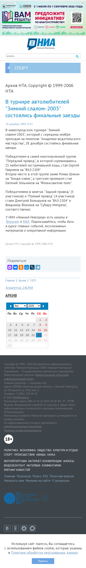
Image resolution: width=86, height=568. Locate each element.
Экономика (28, 450)
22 (39, 335)
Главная (10, 280)
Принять (43, 561)
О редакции (60, 480)
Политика (11, 450)
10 (9, 330)
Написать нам (14, 480)
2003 (33, 280)
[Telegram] (37, 267)
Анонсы (68, 461)
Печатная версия (62, 476)
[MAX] (9, 267)
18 (15, 335)
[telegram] (25, 530)
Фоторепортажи (15, 461)
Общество (44, 450)
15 (39, 330)
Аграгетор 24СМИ (19, 288)
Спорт (8, 454)
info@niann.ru (21, 397)
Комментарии (51, 465)
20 (27, 335)
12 (21, 330)
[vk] (8, 530)
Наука (51, 454)
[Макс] (33, 530)
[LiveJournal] (32, 267)
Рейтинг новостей (17, 470)
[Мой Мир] (26, 267)
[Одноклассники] (21, 267)
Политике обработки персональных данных (44, 552)
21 (33, 335)
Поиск (36, 476)
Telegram (12, 221)
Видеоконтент (14, 465)
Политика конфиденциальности (22, 430)
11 (15, 330)
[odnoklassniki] (16, 530)
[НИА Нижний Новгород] (41, 49)
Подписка (24, 476)
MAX (26, 221)
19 (21, 335)
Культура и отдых (65, 450)
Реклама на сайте (38, 480)
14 (33, 330)
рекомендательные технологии (23, 426)
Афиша (41, 454)
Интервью (33, 465)
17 (9, 335)
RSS (45, 476)
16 (45, 330)
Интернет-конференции (45, 461)
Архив (22, 280)
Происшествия (24, 454)
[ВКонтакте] (15, 267)
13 (27, 330)
